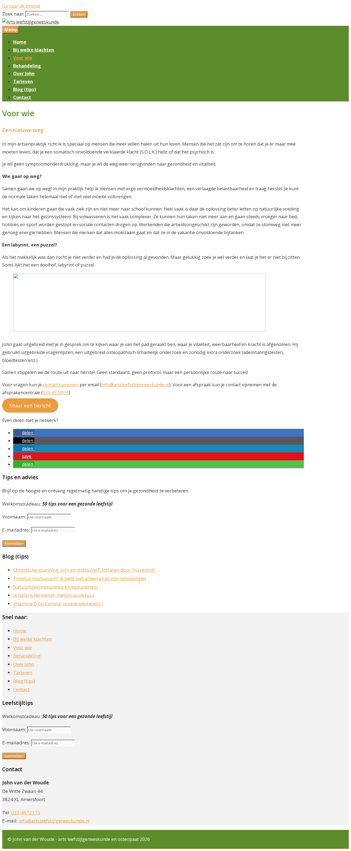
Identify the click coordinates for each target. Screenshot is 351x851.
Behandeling (27, 66)
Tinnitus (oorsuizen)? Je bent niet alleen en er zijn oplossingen (79, 578)
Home (19, 42)
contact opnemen (61, 385)
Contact (22, 97)
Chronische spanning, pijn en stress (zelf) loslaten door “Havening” (84, 570)
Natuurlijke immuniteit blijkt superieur (55, 587)
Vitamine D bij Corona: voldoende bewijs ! (58, 603)
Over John (24, 73)
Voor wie (22, 58)
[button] (23, 433)
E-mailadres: (16, 530)
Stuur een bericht (30, 405)
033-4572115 (56, 393)
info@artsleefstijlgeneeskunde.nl (135, 385)
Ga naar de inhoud (21, 6)
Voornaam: (14, 517)
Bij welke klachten (33, 50)
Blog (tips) (24, 89)
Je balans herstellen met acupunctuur (54, 595)
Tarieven (23, 81)
